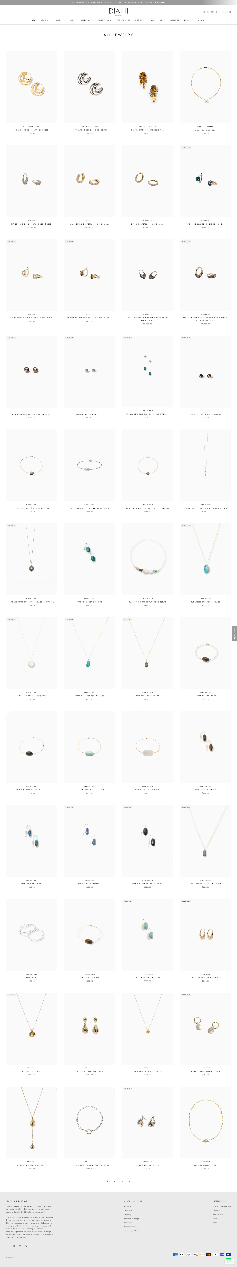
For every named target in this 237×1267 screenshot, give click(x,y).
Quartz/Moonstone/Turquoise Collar (147, 602)
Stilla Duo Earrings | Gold (89, 1071)
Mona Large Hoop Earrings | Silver (89, 130)
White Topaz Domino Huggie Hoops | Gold (31, 318)
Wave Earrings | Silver (147, 1165)
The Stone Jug (123, 20)
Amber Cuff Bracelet (205, 696)
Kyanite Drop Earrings (89, 883)
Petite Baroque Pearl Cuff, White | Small (89, 508)
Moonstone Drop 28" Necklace (31, 696)
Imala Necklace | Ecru (206, 130)
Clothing (60, 20)
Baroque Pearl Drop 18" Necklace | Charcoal (31, 602)
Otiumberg (31, 221)
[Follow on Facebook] (7, 1246)
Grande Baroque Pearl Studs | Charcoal (31, 414)
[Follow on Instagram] (13, 1246)
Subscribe (128, 1210)
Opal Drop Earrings (31, 883)
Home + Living (105, 20)
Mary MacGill (31, 411)
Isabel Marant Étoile (31, 127)
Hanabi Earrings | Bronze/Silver (147, 130)
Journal (201, 20)
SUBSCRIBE (174, 20)
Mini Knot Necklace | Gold (147, 1071)
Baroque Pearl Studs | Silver (89, 414)
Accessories (87, 20)
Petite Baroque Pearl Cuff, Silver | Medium (147, 508)
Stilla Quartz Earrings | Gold (206, 1071)
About (162, 20)
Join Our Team (218, 1214)
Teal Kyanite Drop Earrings (147, 977)
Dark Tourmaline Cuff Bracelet (31, 790)
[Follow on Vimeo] (26, 1246)
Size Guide (128, 1222)
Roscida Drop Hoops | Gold (205, 977)
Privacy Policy (129, 1226)
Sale (152, 20)
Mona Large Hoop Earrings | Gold (31, 130)
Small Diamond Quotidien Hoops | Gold (89, 224)
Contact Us (128, 1206)
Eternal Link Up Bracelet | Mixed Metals (89, 1165)
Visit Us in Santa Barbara (222, 1206)
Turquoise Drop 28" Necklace (89, 696)
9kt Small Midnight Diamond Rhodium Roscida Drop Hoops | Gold (206, 319)
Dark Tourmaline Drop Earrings (147, 883)
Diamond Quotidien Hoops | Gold (147, 224)
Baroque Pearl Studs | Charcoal (205, 414)
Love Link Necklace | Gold (206, 1165)
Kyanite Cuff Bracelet (89, 977)
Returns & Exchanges (131, 1218)
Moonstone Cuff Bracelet (147, 790)
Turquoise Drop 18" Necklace (205, 602)
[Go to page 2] (137, 1181)
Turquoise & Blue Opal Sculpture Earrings (147, 414)
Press (215, 1218)
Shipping (127, 1214)
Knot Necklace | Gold (31, 1071)
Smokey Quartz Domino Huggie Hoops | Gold (89, 318)
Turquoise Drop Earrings (89, 602)
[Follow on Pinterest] (20, 1246)
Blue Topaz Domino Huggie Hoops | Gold (206, 224)
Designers (46, 20)
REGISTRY (188, 20)
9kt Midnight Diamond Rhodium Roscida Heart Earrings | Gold (148, 319)
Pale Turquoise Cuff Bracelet (89, 790)
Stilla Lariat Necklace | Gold (31, 1165)
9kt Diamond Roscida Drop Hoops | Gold (31, 224)
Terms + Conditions (131, 1231)
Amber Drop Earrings (205, 790)
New (34, 20)
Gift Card (140, 20)
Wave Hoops (31, 977)
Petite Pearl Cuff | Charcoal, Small (31, 508)
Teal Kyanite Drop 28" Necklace (206, 884)
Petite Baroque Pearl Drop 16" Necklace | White (206, 508)
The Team (216, 1210)
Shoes (73, 20)
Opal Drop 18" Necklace (147, 696)
